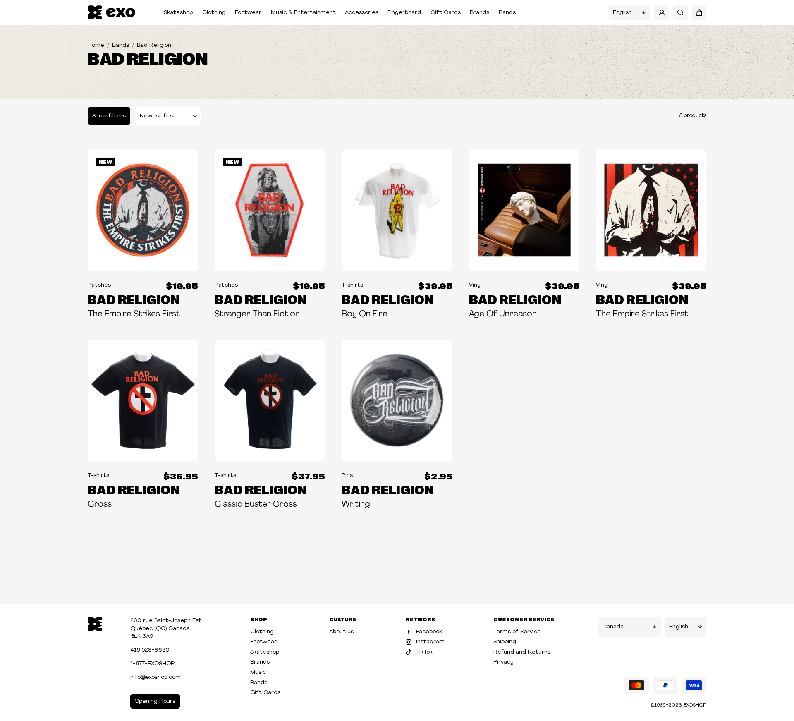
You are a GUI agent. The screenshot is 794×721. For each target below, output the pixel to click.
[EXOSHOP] (111, 12)
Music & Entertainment (303, 13)
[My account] (661, 12)
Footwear (248, 13)
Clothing (214, 13)
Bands (507, 13)
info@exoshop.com (155, 677)
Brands (479, 13)
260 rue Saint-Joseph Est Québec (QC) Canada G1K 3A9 (165, 629)
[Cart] (699, 12)
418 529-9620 (150, 650)
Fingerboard (404, 13)
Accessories (361, 13)
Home (96, 45)
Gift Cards (445, 13)
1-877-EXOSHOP (152, 664)
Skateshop (178, 13)
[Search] (680, 12)
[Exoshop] (95, 623)
